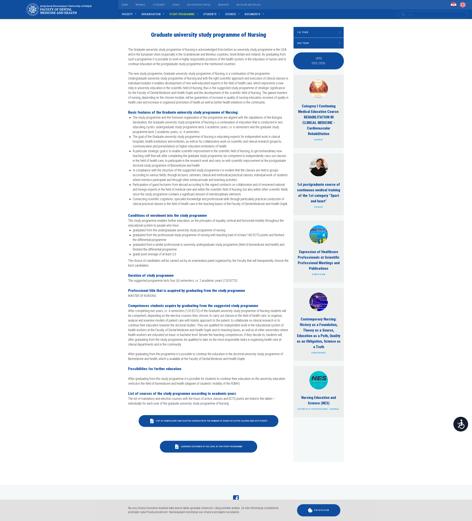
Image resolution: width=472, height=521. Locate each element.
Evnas (176, 5)
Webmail (141, 5)
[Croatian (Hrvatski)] (453, 4)
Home (125, 5)
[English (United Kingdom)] (462, 4)
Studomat (159, 5)
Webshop (223, 5)
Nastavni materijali (249, 5)
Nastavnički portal (199, 5)
